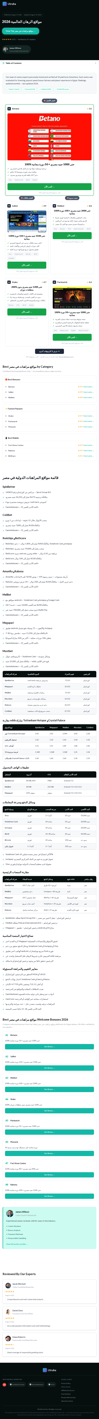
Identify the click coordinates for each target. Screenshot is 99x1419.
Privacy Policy (66, 1383)
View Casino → (88, 387)
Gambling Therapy (17, 1384)
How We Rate (66, 1394)
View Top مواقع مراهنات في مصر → (21, 31)
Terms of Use (66, 1387)
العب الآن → (49, 186)
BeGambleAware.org (66, 357)
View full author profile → (17, 1244)
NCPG (51, 1384)
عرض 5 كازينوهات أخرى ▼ (49, 351)
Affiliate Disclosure (67, 1390)
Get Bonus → (49, 1047)
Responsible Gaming (68, 1397)
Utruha (10, 3)
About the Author (67, 1401)
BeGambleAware (36, 1384)
